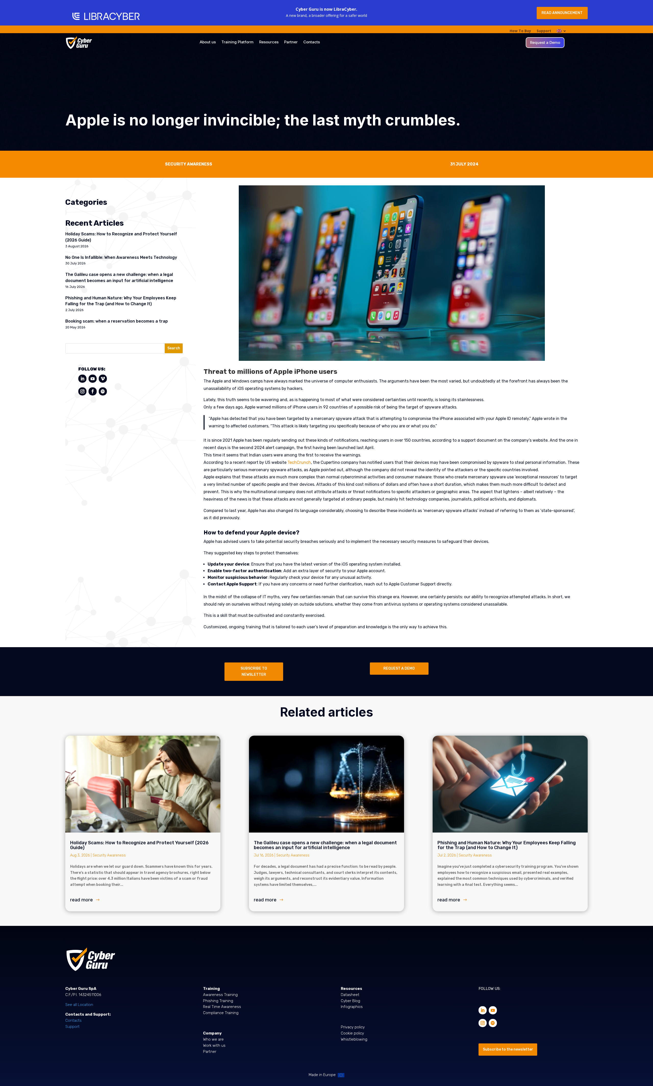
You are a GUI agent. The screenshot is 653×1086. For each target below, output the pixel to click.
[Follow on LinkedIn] (82, 379)
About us (208, 42)
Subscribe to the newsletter (508, 1049)
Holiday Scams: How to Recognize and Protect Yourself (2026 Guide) (139, 845)
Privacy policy (353, 1027)
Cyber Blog (350, 1001)
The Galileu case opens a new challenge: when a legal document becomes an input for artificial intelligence (325, 845)
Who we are (213, 1039)
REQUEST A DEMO (399, 668)
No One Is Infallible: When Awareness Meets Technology (121, 257)
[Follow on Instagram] (82, 391)
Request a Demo (545, 43)
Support (544, 31)
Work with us (214, 1045)
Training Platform (237, 42)
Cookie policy (352, 1033)
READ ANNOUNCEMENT (562, 13)
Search (173, 348)
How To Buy (520, 31)
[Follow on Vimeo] (103, 379)
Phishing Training (218, 1001)
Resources (269, 42)
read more (81, 899)
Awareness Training (220, 994)
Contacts (311, 42)
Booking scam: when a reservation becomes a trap (116, 321)
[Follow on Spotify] (103, 391)
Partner (291, 42)
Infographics (352, 1006)
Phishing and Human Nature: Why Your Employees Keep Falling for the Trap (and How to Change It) (506, 845)
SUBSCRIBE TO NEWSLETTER (254, 671)
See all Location (79, 1004)
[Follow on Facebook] (93, 391)
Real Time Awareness (222, 1006)
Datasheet (350, 994)
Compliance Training (220, 1013)
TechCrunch (299, 462)
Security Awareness (109, 855)
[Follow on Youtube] (93, 379)
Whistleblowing (354, 1039)
